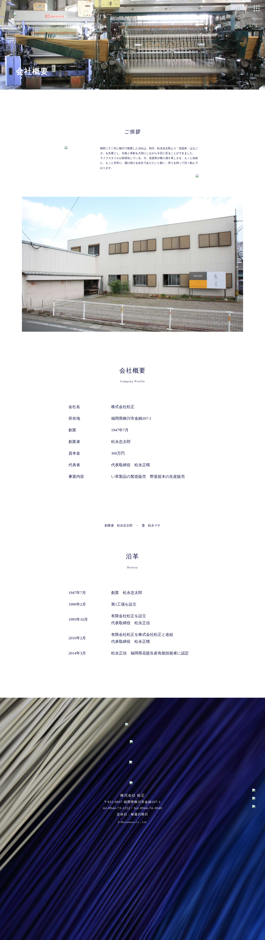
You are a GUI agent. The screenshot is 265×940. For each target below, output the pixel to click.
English (257, 23)
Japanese (257, 18)
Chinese (257, 29)
